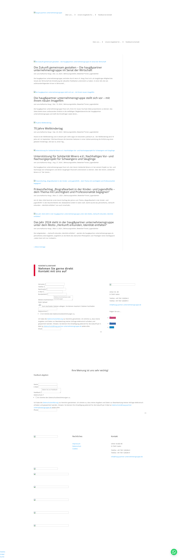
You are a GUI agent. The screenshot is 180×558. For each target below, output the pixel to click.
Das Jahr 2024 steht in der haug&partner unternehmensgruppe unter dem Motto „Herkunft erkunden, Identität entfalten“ (74, 223)
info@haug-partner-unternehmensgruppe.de (125, 305)
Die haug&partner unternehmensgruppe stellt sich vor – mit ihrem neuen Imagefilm (72, 99)
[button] (174, 552)
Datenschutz (76, 446)
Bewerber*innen (83, 74)
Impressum (76, 444)
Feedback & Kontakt (105, 15)
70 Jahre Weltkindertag (48, 128)
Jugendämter (94, 74)
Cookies (75, 449)
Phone (36, 410)
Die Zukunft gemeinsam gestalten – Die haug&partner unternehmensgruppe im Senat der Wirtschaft (68, 68)
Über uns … (69, 15)
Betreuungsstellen (70, 74)
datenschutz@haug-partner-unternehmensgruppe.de (62, 326)
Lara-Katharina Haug (44, 74)
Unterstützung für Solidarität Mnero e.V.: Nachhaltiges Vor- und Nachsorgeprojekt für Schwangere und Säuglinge (74, 157)
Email (40, 329)
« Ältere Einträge (39, 247)
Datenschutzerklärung (55, 319)
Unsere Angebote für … (86, 15)
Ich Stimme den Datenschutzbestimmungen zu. (58, 314)
